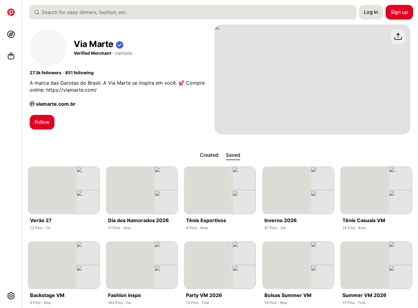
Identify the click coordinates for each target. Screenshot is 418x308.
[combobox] (195, 12)
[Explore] (11, 34)
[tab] (209, 155)
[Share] (398, 36)
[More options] (11, 295)
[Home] (11, 12)
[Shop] (11, 56)
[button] (119, 44)
